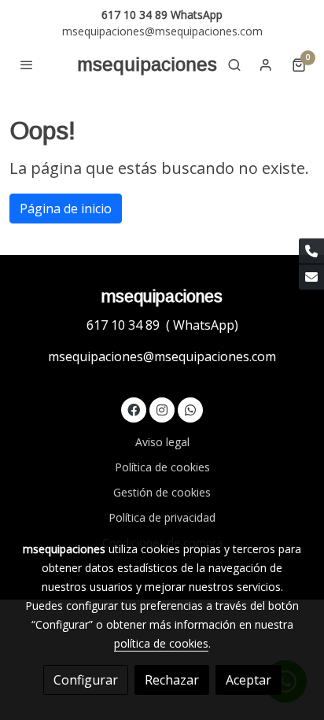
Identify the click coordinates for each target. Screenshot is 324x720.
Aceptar (248, 680)
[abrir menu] (27, 64)
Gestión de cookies (162, 492)
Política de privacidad (162, 517)
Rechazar (172, 680)
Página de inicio (66, 208)
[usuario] (266, 64)
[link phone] (311, 251)
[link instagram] (162, 409)
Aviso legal (162, 441)
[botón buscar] (234, 64)
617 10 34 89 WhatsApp (162, 14)
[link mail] (311, 277)
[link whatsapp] (190, 409)
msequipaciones (147, 64)
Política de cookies (162, 467)
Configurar (85, 680)
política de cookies (161, 643)
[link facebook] (133, 409)
